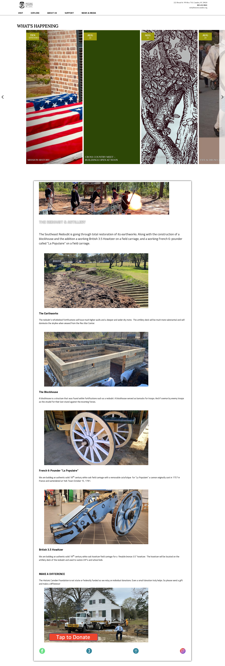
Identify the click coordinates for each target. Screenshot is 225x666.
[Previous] (3, 97)
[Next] (222, 97)
